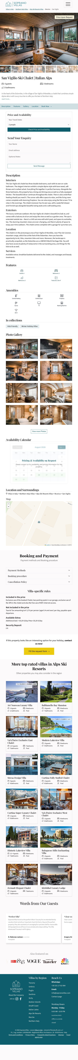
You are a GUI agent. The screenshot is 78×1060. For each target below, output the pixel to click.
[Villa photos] (39, 39)
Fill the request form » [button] (39, 651)
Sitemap (61, 1035)
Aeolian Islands (34, 1002)
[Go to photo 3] (28, 69)
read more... (6, 99)
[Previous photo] (5, 42)
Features (17, 106)
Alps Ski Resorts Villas (36, 9)
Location (35, 106)
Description (6, 106)
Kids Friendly (13, 326)
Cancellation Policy (17, 581)
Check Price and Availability (39, 129)
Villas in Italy (10, 9)
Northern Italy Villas (22, 9)
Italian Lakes (34, 1009)
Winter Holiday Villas (30, 326)
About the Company (16, 995)
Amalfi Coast (33, 1005)
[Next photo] (73, 42)
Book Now (45, 106)
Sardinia (32, 994)
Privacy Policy (30, 1035)
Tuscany (32, 983)
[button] (39, 521)
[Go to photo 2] (16, 69)
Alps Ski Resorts (35, 1013)
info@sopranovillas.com (61, 993)
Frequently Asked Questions (46, 1035)
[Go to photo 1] (5, 69)
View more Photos (39, 431)
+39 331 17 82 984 (58, 985)
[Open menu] (68, 4)
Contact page (57, 996)
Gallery (26, 106)
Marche (31, 1017)
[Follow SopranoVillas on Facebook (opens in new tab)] (20, 998)
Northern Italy (34, 1021)
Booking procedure (17, 576)
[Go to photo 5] (51, 69)
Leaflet (48, 545)
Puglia (31, 990)
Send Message (39, 166)
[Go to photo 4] (39, 69)
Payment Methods (16, 570)
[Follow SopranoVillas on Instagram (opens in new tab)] (17, 998)
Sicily (31, 998)
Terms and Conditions (16, 1035)
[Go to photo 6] (62, 69)
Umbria (32, 986)
